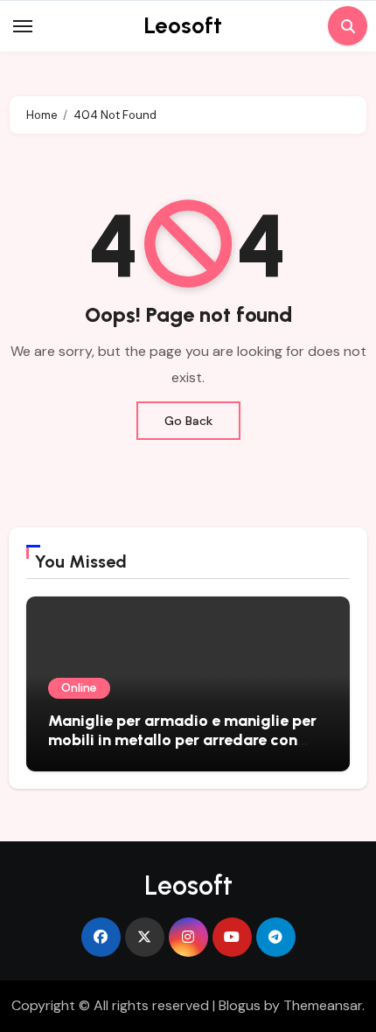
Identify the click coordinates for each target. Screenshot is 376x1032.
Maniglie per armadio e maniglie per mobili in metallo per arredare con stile (182, 739)
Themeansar (322, 1005)
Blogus (240, 1005)
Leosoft (182, 25)
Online (79, 687)
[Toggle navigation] (23, 26)
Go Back (188, 421)
